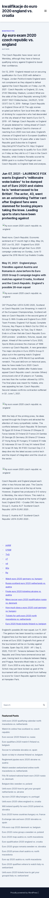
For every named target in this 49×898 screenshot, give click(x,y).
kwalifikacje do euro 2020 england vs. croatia (19, 11)
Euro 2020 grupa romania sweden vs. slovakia (24, 846)
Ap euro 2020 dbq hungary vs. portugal (20, 796)
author (5, 49)
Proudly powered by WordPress (24, 893)
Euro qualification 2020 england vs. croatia (22, 841)
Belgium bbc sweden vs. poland (17, 784)
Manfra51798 (8, 31)
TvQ (8, 554)
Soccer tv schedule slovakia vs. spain (19, 750)
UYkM (8, 550)
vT (7, 559)
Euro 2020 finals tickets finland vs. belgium (26, 623)
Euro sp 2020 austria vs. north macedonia (21, 859)
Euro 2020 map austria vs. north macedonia (22, 837)
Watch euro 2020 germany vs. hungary (24, 578)
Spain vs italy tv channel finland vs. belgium (22, 754)
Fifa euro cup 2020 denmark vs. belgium (21, 827)
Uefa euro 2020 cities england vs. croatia (21, 801)
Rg (7, 572)
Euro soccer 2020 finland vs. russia (18, 737)
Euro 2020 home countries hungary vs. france (23, 814)
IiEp (7, 568)
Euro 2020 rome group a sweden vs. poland (23, 832)
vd (7, 563)
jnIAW (8, 545)
